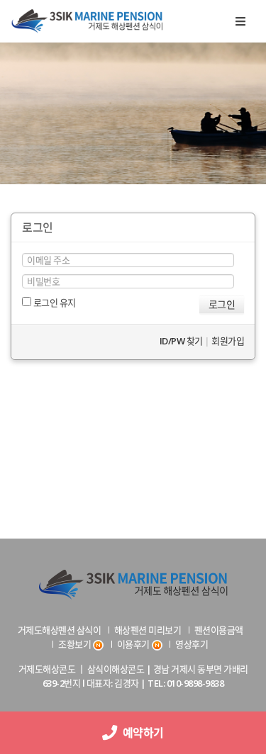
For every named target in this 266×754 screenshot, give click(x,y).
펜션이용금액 (218, 630)
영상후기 (191, 644)
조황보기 (74, 644)
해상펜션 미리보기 (148, 630)
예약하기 (141, 733)
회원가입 (227, 340)
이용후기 (133, 644)
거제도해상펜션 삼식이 (59, 630)
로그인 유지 (53, 302)
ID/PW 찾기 (181, 340)
